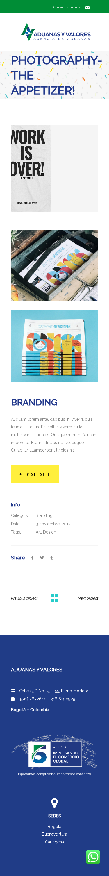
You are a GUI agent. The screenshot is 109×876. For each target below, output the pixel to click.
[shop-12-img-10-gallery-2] (54, 168)
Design (49, 532)
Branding (44, 515)
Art (38, 532)
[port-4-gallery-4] (54, 346)
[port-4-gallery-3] (54, 265)
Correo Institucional (67, 7)
